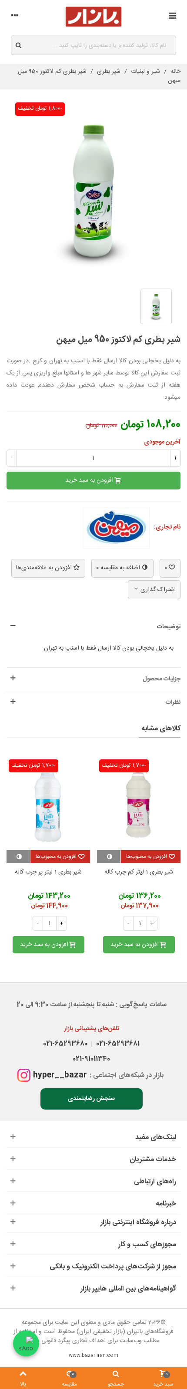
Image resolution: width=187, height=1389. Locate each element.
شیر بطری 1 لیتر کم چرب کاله (138, 872)
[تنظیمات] (15, 17)
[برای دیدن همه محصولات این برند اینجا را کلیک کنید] (116, 527)
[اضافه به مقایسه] (108, 856)
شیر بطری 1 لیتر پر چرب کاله (48, 872)
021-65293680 (65, 1043)
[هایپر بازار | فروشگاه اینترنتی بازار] (93, 17)
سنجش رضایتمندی (91, 1098)
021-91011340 (91, 1059)
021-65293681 (116, 1043)
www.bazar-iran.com (93, 1355)
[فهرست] (172, 17)
